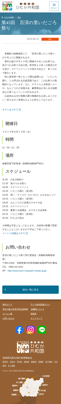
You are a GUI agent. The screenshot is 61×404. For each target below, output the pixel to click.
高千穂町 (49, 362)
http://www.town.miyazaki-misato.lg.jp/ (27, 270)
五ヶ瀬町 (11, 366)
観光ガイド (7, 304)
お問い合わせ (8, 318)
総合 (19, 17)
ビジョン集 (7, 314)
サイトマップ (36, 318)
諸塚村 (26, 362)
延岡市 (5, 362)
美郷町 (41, 362)
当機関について (37, 309)
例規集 (33, 314)
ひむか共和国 (9, 17)
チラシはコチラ (10, 109)
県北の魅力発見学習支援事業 (15, 309)
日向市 (12, 362)
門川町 (19, 362)
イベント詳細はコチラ (13, 233)
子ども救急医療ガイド (40, 304)
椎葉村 (33, 362)
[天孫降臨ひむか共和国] (20, 6)
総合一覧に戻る (31, 289)
